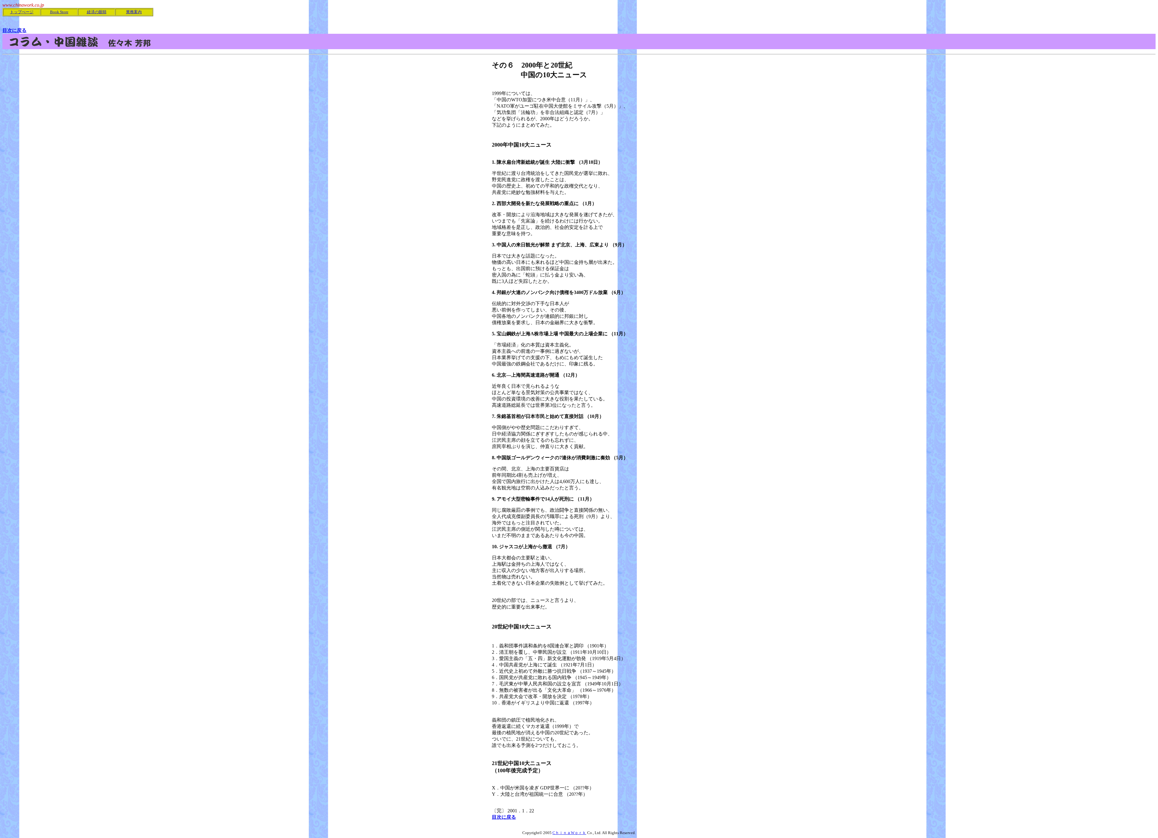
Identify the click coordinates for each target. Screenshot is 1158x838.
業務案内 (134, 12)
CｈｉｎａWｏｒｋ (569, 832)
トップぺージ (21, 12)
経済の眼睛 (96, 12)
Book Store (59, 12)
